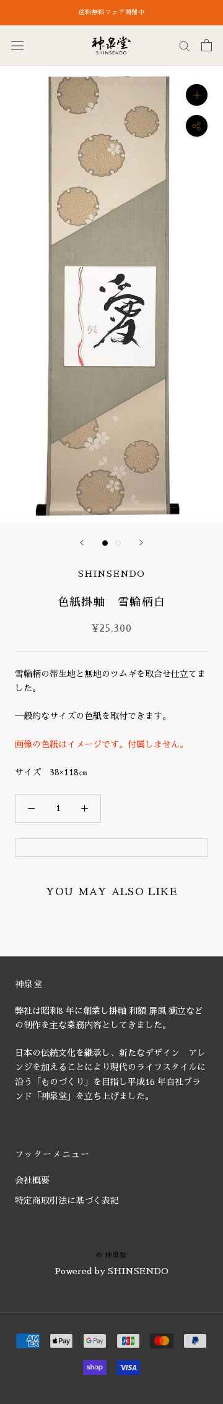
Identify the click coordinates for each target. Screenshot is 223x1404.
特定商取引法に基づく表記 (67, 1200)
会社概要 (32, 1180)
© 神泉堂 (111, 1255)
